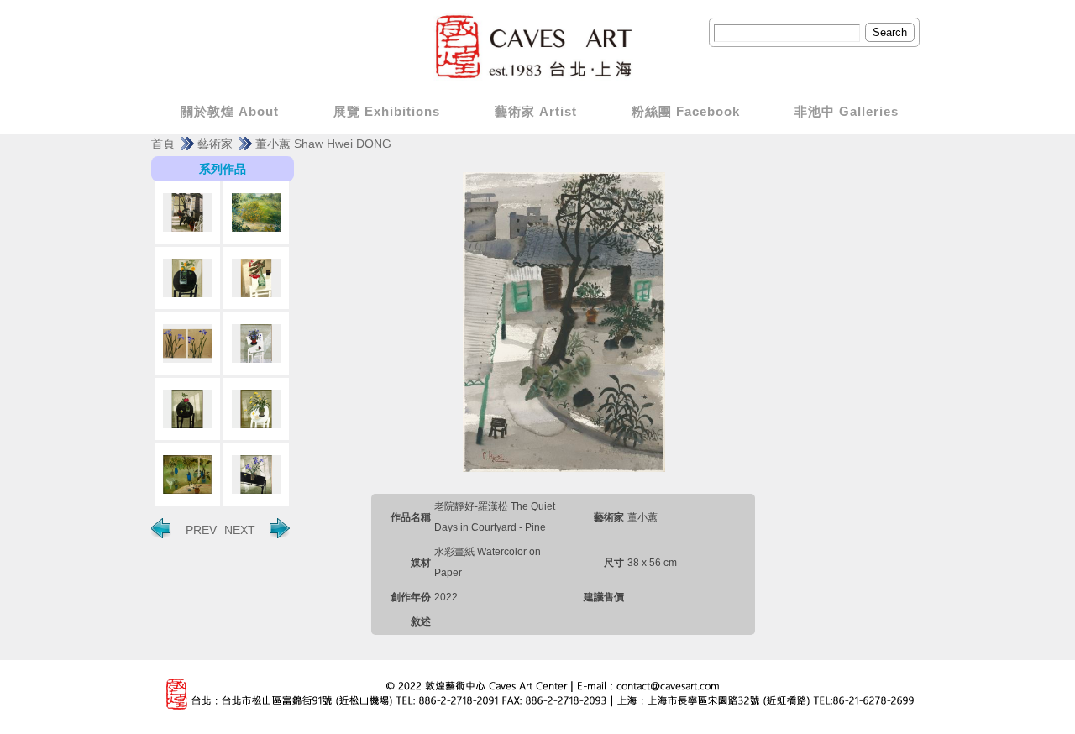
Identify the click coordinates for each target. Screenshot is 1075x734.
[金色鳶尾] (187, 343)
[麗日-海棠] (256, 278)
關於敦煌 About (230, 111)
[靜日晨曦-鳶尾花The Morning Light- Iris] (256, 474)
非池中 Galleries (846, 111)
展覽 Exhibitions (386, 111)
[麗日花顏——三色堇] (256, 343)
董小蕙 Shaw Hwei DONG (323, 143)
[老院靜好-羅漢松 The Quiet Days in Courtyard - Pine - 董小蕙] (563, 321)
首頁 (163, 143)
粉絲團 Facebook (686, 111)
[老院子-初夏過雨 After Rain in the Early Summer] (187, 474)
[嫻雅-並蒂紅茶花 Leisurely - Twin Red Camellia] (187, 409)
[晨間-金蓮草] (187, 278)
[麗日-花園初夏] (256, 212)
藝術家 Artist (536, 111)
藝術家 (215, 143)
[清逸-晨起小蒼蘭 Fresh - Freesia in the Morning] (256, 409)
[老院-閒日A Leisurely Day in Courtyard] (187, 212)
